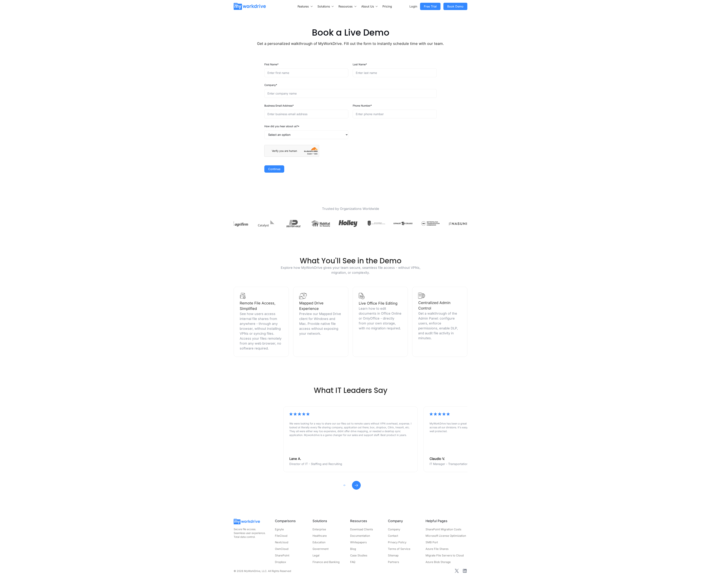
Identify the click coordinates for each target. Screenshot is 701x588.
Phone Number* (362, 105)
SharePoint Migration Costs (443, 529)
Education (319, 542)
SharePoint (282, 555)
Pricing (387, 6)
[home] (250, 6)
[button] (305, 6)
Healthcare (320, 535)
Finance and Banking (326, 562)
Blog (353, 549)
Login (413, 6)
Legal (316, 555)
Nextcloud (281, 542)
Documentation (360, 535)
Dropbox (280, 562)
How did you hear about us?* (281, 126)
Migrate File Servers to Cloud (445, 555)
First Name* (271, 64)
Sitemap (393, 555)
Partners (393, 562)
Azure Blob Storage (438, 562)
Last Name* (360, 64)
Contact (393, 535)
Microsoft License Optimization (446, 535)
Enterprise (319, 529)
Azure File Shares (437, 549)
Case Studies (358, 555)
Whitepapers (358, 542)
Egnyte (279, 529)
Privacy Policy (397, 542)
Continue (274, 169)
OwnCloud (281, 549)
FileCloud (281, 535)
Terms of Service (399, 549)
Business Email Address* (279, 105)
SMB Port (432, 542)
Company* (270, 85)
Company (394, 529)
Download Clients (361, 529)
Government (321, 549)
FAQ (352, 562)
